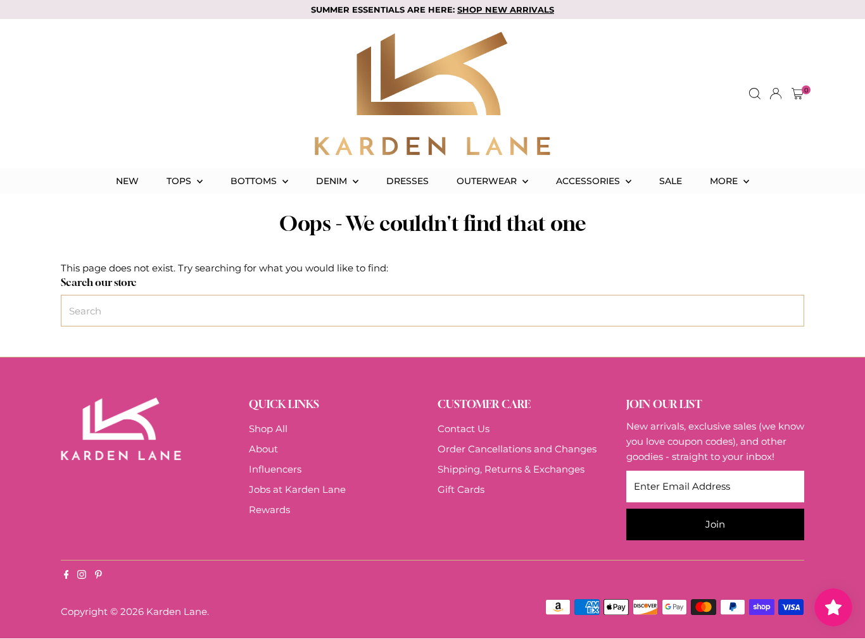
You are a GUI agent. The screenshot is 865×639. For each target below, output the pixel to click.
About (263, 449)
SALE (670, 181)
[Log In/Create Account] (775, 93)
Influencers (275, 469)
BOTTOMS (254, 181)
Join (715, 524)
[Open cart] (797, 93)
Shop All (268, 429)
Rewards (269, 510)
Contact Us (463, 429)
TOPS (180, 181)
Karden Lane (176, 611)
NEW (127, 181)
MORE (725, 181)
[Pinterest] (98, 576)
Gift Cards (461, 489)
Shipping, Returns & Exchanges (511, 469)
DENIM (333, 181)
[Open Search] (755, 93)
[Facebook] (66, 576)
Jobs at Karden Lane (297, 489)
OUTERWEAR (488, 181)
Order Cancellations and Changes (517, 449)
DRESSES (407, 181)
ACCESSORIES (589, 181)
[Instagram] (81, 576)
